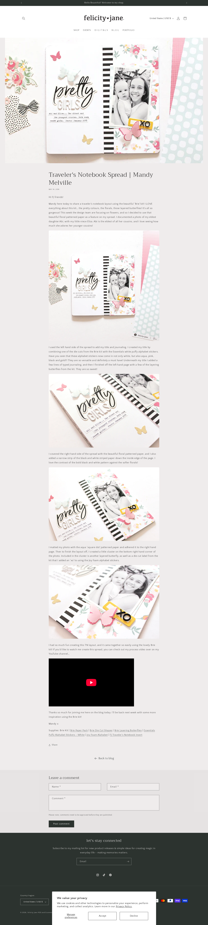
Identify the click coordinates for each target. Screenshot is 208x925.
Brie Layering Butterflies (128, 730)
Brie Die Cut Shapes (101, 730)
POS (39, 912)
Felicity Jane (32, 912)
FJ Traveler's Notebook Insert (126, 734)
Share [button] (55, 745)
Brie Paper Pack (79, 730)
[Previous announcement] (21, 3)
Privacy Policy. (124, 906)
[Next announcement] (186, 3)
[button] (23, 18)
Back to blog (106, 758)
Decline (134, 916)
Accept (102, 916)
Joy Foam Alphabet (97, 734)
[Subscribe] (128, 861)
